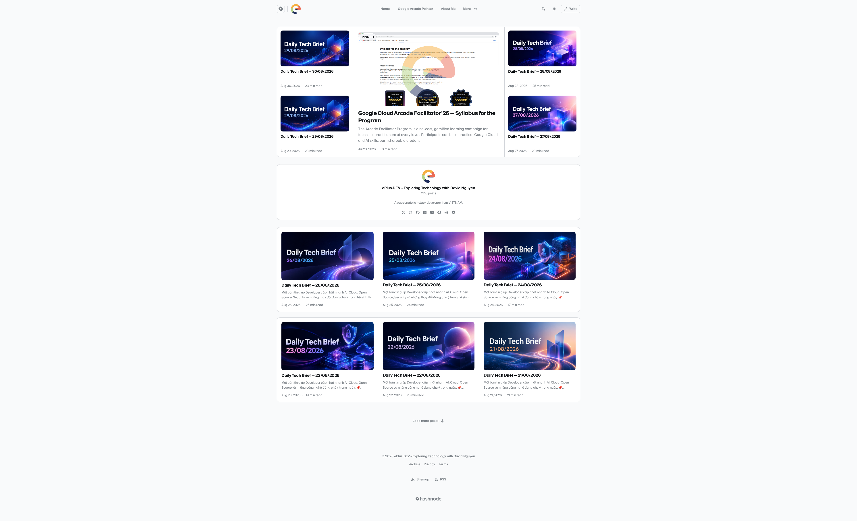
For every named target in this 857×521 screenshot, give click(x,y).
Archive (414, 464)
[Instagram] (410, 212)
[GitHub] (418, 212)
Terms (443, 464)
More (467, 9)
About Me (448, 9)
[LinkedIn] (425, 212)
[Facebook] (439, 212)
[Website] (446, 212)
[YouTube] (432, 212)
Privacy (429, 464)
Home (385, 9)
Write (573, 9)
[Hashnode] (453, 212)
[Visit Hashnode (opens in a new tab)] (428, 498)
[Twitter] (403, 212)
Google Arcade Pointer (415, 9)
